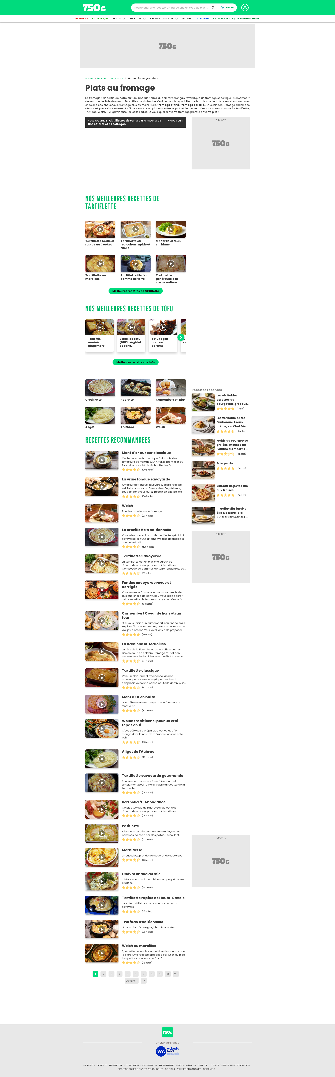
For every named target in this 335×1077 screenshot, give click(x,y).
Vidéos (186, 18)
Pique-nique (100, 18)
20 (175, 974)
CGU (200, 1065)
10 (167, 974)
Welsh (127, 506)
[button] (179, 337)
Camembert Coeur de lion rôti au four (151, 615)
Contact (101, 1065)
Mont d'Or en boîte (138, 697)
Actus (117, 18)
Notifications (132, 1065)
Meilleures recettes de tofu (135, 362)
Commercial (149, 1065)
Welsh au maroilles (139, 946)
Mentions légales (186, 1065)
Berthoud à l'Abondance (144, 802)
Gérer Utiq (209, 1069)
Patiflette (130, 826)
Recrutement (166, 1065)
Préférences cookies (189, 1069)
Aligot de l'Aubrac (138, 751)
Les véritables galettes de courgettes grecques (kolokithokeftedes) (233, 399)
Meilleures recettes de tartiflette (135, 291)
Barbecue (81, 18)
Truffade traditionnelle (142, 922)
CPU (206, 1065)
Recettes (135, 18)
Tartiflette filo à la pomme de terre (134, 277)
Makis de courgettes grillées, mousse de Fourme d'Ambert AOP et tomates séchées (233, 445)
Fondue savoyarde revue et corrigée (146, 585)
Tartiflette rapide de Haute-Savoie (153, 898)
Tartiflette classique (140, 670)
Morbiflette (132, 850)
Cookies (170, 1069)
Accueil (89, 78)
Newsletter (115, 1065)
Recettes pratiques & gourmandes (236, 18)
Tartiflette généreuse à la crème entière (167, 279)
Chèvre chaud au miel (142, 874)
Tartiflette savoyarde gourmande (152, 775)
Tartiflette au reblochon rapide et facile (135, 244)
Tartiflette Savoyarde (141, 556)
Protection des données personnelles (140, 1069)
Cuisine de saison (162, 18)
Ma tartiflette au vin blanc (168, 242)
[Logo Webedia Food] (167, 1051)
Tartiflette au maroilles (95, 277)
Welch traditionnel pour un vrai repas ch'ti (150, 723)
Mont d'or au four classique (146, 453)
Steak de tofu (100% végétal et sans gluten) (130, 342)
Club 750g (202, 18)
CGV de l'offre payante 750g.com (230, 1065)
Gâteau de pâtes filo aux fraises (232, 488)
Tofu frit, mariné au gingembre (96, 342)
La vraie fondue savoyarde (146, 479)
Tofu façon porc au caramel (159, 342)
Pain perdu (225, 463)
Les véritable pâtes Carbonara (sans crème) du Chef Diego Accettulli (233, 422)
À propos (89, 1065)
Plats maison (117, 78)
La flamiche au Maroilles (144, 644)
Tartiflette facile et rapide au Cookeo (99, 242)
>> (143, 981)
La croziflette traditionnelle (146, 530)
